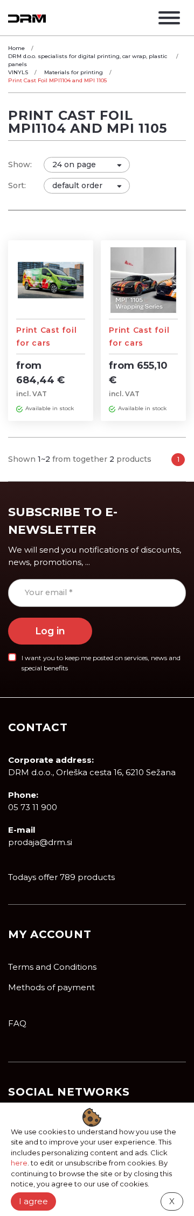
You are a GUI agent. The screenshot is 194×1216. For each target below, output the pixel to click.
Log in (50, 630)
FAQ (17, 1023)
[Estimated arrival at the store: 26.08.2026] (19, 408)
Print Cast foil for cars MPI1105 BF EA (139, 343)
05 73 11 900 (32, 807)
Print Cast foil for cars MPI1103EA (46, 343)
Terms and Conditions (52, 967)
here (19, 1162)
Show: (20, 164)
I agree (33, 1201)
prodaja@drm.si (40, 842)
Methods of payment (51, 987)
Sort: (17, 185)
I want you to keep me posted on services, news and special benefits (101, 663)
